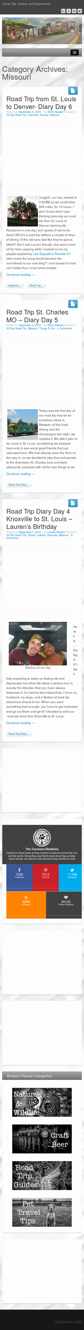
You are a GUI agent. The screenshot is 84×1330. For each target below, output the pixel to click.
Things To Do (47, 328)
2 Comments (64, 328)
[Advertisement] (42, 157)
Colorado (33, 115)
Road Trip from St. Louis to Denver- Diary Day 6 (41, 102)
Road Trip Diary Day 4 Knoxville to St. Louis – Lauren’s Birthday (39, 518)
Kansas (44, 115)
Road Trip (35, 285)
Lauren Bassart (56, 532)
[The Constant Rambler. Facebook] (68, 11)
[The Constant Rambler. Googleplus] (63, 11)
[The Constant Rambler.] (42, 30)
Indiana (41, 535)
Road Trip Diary (18, 484)
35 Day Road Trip (16, 115)
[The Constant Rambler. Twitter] (79, 11)
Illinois (31, 535)
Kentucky (52, 535)
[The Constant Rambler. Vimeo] (74, 11)
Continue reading (20, 274)
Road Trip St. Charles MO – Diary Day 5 (37, 315)
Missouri (55, 115)
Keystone (14, 285)
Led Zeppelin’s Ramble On (52, 253)
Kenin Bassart (56, 112)
